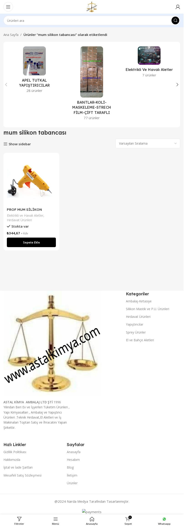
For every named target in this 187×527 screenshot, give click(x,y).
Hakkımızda (11, 459)
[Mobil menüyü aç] (8, 6)
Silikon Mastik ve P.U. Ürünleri (147, 309)
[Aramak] (175, 20)
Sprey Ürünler (136, 332)
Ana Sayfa (10, 34)
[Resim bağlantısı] (52, 343)
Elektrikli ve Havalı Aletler (25, 215)
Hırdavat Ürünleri (19, 220)
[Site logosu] (91, 6)
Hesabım (73, 459)
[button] (6, 84)
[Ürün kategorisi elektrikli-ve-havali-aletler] (149, 63)
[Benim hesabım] (177, 6)
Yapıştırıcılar (134, 324)
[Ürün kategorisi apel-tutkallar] (34, 70)
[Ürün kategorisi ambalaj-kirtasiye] (91, 84)
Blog (70, 467)
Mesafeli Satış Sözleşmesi (22, 475)
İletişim (72, 475)
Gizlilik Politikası (14, 452)
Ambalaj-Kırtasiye (139, 301)
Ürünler (72, 483)
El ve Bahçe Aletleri (140, 340)
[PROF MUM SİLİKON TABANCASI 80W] (31, 180)
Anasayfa (74, 452)
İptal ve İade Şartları (18, 467)
